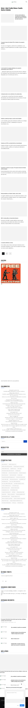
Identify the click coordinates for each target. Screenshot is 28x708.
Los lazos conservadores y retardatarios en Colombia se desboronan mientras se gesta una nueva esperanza (20, 16)
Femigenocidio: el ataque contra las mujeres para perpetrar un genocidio (18, 644)
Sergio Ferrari (5, 500)
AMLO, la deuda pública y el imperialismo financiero (9, 218)
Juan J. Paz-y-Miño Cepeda (15, 481)
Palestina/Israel (20, 492)
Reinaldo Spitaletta (20, 494)
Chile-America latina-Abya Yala (8, 470)
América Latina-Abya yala (7, 466)
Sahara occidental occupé (7, 498)
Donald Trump (22, 472)
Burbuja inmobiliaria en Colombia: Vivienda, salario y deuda (11, 193)
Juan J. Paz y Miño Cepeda (7, 483)
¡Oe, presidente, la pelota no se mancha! (14, 421)
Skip (18, 705)
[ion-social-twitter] (6, 581)
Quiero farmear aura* (15, 638)
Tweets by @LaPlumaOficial (6, 575)
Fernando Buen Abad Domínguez (8, 477)
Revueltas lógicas (6, 496)
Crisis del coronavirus (13, 472)
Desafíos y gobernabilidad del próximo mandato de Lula (14, 394)
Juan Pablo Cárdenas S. (18, 483)
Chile (19, 468)
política (4, 494)
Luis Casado (15, 485)
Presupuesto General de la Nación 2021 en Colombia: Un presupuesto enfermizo (12, 43)
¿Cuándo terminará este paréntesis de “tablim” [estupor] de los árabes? (18, 633)
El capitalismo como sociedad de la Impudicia (14, 401)
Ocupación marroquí (6, 492)
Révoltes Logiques (15, 496)
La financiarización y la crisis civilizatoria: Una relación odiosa (11, 94)
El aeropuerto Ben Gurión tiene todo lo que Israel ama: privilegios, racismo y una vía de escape (13, 671)
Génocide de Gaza (14, 479)
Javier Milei (22, 479)
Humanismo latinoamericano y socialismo (14, 407)
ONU (13, 492)
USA (14, 502)
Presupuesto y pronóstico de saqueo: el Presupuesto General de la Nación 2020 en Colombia (13, 168)
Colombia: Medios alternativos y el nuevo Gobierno (14, 391)
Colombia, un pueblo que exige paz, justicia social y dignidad (11, 118)
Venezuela (20, 502)
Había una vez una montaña (14, 410)
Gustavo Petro (5, 479)
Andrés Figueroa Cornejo (19, 466)
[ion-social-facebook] (3, 581)
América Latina (12, 464)
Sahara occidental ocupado (19, 498)
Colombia (17, 470)
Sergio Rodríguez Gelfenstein (16, 500)
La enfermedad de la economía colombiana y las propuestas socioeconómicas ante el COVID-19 (11, 68)
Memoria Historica (5, 487)
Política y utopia (11, 494)
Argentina (13, 468)
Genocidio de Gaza (20, 477)
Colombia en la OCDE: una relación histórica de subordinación (11, 143)
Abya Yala (4, 464)
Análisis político (5, 468)
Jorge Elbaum (5, 481)
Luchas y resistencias (6, 485)
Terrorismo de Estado (6, 502)
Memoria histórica (15, 487)
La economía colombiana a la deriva (7, 242)
